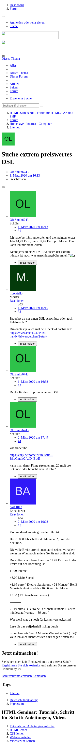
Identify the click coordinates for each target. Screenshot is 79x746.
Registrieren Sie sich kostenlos (21, 665)
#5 (19, 525)
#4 (19, 441)
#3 (19, 385)
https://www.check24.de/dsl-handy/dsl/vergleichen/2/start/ (28, 334)
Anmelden (39, 676)
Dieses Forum (19, 76)
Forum (14, 91)
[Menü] (3, 16)
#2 (19, 311)
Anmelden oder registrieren (27, 22)
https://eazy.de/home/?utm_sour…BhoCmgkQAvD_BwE (31, 456)
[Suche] (3, 56)
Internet (14, 693)
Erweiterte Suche (21, 98)
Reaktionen (17, 300)
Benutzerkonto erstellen (17, 676)
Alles (13, 65)
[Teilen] (3, 187)
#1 (19, 230)
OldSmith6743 (19, 172)
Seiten (14, 87)
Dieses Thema (19, 72)
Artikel (14, 83)
